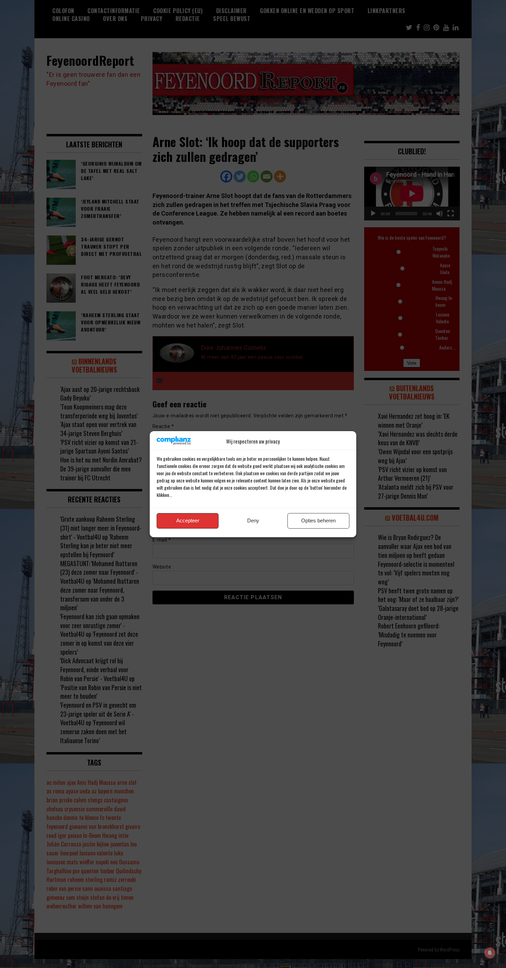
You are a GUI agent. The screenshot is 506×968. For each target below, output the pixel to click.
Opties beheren (318, 520)
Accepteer (187, 520)
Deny (253, 520)
